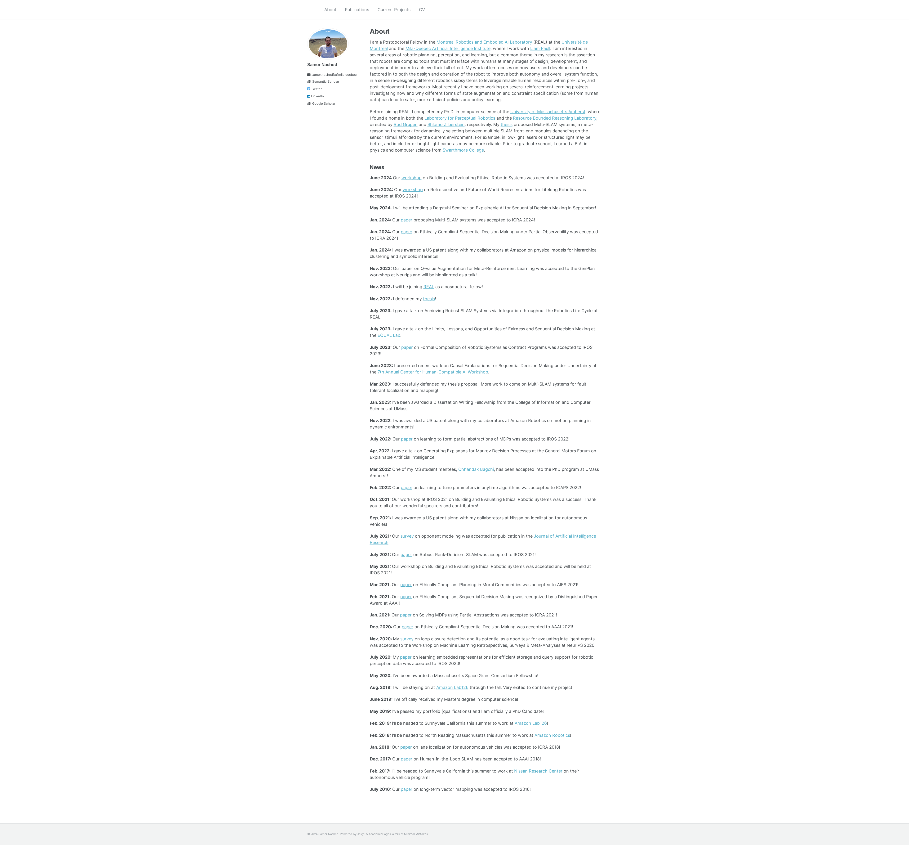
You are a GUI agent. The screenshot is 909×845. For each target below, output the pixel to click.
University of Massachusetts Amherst (547, 111)
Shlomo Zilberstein (446, 124)
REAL (428, 286)
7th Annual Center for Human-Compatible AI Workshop (433, 371)
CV (422, 9)
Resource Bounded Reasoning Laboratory (554, 118)
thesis (506, 124)
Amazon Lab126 (452, 687)
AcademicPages (380, 834)
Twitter (316, 89)
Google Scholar (323, 103)
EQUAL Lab (389, 335)
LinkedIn (317, 96)
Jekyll (361, 834)
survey (407, 536)
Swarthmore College (463, 150)
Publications (357, 9)
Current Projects (394, 9)
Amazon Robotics (552, 735)
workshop (411, 177)
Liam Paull (540, 48)
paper (406, 219)
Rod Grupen (406, 124)
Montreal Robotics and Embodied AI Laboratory (484, 42)
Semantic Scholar (325, 81)
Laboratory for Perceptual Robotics (459, 118)
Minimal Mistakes (416, 834)
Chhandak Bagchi (476, 469)
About (330, 9)
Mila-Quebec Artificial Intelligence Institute (447, 48)
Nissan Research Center (538, 771)
